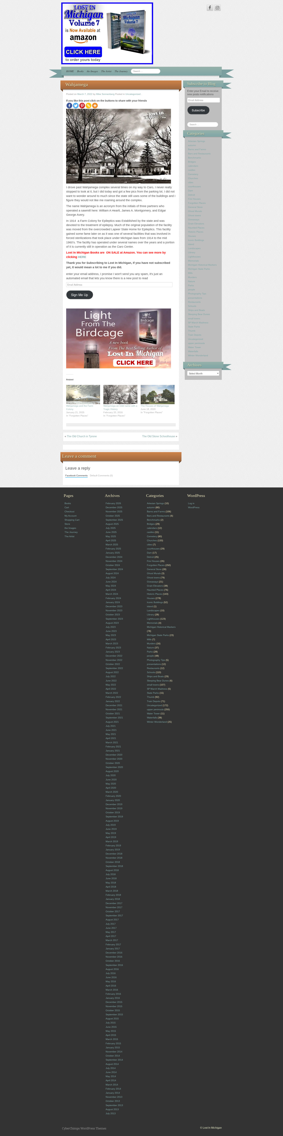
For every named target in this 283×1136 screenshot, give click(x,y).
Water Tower (194, 347)
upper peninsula (196, 343)
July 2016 (111, 973)
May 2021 (111, 734)
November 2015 (114, 1006)
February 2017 (113, 944)
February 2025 (113, 548)
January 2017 (113, 948)
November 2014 (114, 1051)
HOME (70, 71)
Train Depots (194, 335)
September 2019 (114, 816)
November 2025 (114, 511)
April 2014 (111, 1080)
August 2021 (112, 722)
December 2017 (114, 903)
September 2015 (114, 1014)
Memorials (193, 260)
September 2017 (114, 915)
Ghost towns (194, 215)
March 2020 (112, 792)
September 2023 (114, 618)
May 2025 (111, 536)
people (191, 289)
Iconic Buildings (196, 240)
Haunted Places (196, 227)
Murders (192, 277)
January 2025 (113, 552)
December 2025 (114, 507)
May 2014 (111, 1076)
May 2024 (111, 585)
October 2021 (113, 713)
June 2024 (111, 581)
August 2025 (112, 524)
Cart (67, 507)
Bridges (192, 161)
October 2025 (113, 515)
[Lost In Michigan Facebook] (210, 7)
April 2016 (111, 985)
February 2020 (113, 796)
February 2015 (113, 1043)
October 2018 (113, 862)
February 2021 (113, 746)
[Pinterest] (82, 105)
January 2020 (113, 800)
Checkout (69, 511)
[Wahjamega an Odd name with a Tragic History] (120, 394)
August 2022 (112, 672)
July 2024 (111, 577)
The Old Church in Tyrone (82, 436)
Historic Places (195, 231)
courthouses (194, 186)
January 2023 (113, 651)
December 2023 (114, 606)
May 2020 (111, 783)
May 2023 (111, 635)
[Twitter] (76, 105)
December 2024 (114, 557)
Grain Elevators (196, 223)
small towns (194, 318)
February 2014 (113, 1088)
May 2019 (111, 833)
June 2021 (111, 730)
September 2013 (114, 1105)
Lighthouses (194, 256)
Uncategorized (133, 94)
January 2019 (113, 849)
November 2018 (114, 857)
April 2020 (111, 787)
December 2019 (114, 804)
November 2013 (114, 1097)
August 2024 (112, 573)
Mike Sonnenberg (105, 94)
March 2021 (112, 742)
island (191, 244)
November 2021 (114, 709)
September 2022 (114, 668)
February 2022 (113, 697)
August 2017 (112, 919)
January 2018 (113, 899)
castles (191, 170)
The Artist (106, 71)
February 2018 (113, 895)
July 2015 (111, 1022)
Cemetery (193, 174)
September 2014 (114, 1059)
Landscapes (194, 248)
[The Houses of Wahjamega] (158, 394)
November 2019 (114, 808)
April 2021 (111, 738)
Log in (191, 503)
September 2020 (114, 767)
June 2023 (111, 631)
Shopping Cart (72, 520)
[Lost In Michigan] (107, 33)
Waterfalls (193, 351)
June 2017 (111, 928)
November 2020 (114, 758)
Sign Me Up (79, 294)
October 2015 (113, 1010)
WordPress (193, 507)
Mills (190, 273)
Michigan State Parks (199, 269)
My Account (70, 515)
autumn (192, 145)
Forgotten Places (197, 203)
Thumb (191, 330)
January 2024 (113, 602)
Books (80, 71)
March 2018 (112, 890)
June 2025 (111, 532)
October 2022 (113, 664)
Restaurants (194, 302)
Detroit (191, 195)
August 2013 (112, 1109)
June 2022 (111, 680)
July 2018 (111, 874)
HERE (82, 257)
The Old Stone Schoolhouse (158, 436)
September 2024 (114, 569)
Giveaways (193, 219)
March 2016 (112, 989)
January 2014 (113, 1093)
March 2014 (112, 1084)
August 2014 (112, 1064)
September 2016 (114, 965)
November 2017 (114, 907)
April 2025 (111, 540)
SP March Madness (198, 322)
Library (191, 252)
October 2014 (113, 1055)
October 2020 (113, 763)
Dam (190, 190)
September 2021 (114, 717)
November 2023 (114, 610)
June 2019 (111, 829)
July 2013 (111, 1113)
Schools (192, 306)
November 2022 (114, 660)
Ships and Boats (196, 310)
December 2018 (114, 853)
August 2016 (112, 969)
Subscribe (198, 110)
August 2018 (112, 870)
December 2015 (114, 1002)
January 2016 (113, 998)
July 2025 (111, 528)
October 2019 (113, 812)
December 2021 (114, 705)
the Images (92, 71)
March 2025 (112, 544)
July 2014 (111, 1068)
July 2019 (111, 825)
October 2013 (113, 1101)
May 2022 (111, 684)
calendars (193, 166)
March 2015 (112, 1039)
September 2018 (114, 866)
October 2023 (113, 614)
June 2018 (111, 878)
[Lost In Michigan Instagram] (217, 7)
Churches (193, 178)
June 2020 (111, 779)
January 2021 (113, 750)
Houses (192, 236)
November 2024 (114, 561)
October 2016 (113, 961)
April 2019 (111, 837)
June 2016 (111, 977)
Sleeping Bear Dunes (199, 314)
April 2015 (111, 1035)
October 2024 (113, 565)
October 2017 (113, 911)
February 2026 (113, 503)
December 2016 (114, 952)
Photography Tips (197, 293)
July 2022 (111, 676)
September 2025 (114, 520)
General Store (195, 207)
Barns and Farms (197, 149)
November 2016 (114, 956)
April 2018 (111, 886)
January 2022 (113, 701)
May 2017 (111, 932)
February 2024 (113, 598)
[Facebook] (69, 105)
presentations (195, 298)
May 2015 (111, 1031)
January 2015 (113, 1047)
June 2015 (111, 1027)
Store (67, 524)
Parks (191, 285)
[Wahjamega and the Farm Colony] (83, 394)
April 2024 (111, 590)
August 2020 (112, 771)
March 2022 (112, 693)
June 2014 (111, 1072)
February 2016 (113, 994)
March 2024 (112, 594)
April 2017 (111, 936)
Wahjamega (76, 84)
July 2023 (111, 627)
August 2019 (112, 820)
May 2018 (111, 882)
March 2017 (112, 940)
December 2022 (114, 655)
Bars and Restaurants (199, 153)
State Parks (194, 326)
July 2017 (111, 924)
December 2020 (114, 754)
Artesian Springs (196, 141)
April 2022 (111, 688)
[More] (95, 105)
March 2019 (112, 841)
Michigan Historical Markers (202, 265)
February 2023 (113, 647)
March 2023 (112, 643)
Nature (191, 281)
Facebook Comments (76, 475)
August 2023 (112, 623)
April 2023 (111, 639)
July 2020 (111, 775)
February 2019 (113, 845)
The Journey (121, 71)
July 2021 (111, 726)
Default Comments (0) (101, 475)
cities (190, 182)
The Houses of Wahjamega (155, 406)
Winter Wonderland (198, 355)
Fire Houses (194, 199)
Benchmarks (194, 157)
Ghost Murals (195, 211)
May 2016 (111, 981)
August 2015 (112, 1018)
